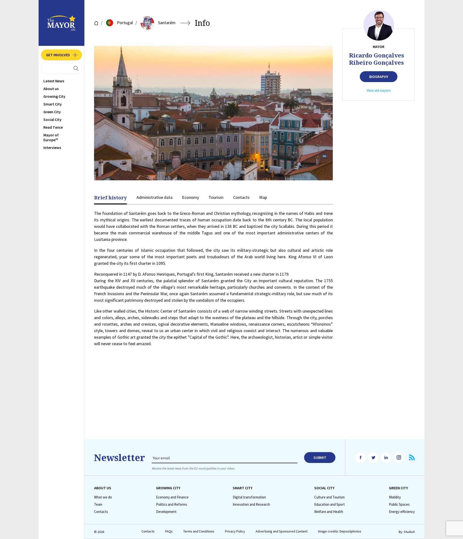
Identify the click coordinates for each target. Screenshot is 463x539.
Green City (52, 111)
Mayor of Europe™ (51, 137)
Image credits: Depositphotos (339, 531)
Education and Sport (329, 504)
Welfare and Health (328, 512)
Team (98, 504)
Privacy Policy (235, 531)
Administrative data (154, 197)
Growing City (54, 96)
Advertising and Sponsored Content (281, 531)
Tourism (216, 197)
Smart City (52, 104)
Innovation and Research (251, 504)
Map (263, 197)
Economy (190, 197)
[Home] (96, 23)
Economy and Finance (172, 497)
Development (166, 512)
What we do (103, 497)
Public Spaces (399, 504)
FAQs (169, 531)
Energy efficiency (402, 512)
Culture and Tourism (329, 497)
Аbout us (51, 88)
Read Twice (53, 127)
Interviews (52, 147)
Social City (52, 119)
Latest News (53, 80)
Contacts (241, 197)
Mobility (395, 497)
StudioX (409, 532)
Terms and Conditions (198, 531)
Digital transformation (249, 497)
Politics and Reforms (171, 504)
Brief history (110, 198)
